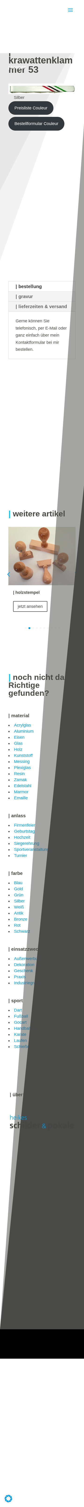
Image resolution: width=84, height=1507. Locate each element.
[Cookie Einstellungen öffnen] (8, 1501)
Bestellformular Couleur (36, 123)
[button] (75, 574)
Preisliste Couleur (30, 108)
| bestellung (29, 286)
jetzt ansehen (30, 606)
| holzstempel (26, 592)
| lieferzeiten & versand (41, 306)
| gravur (24, 296)
